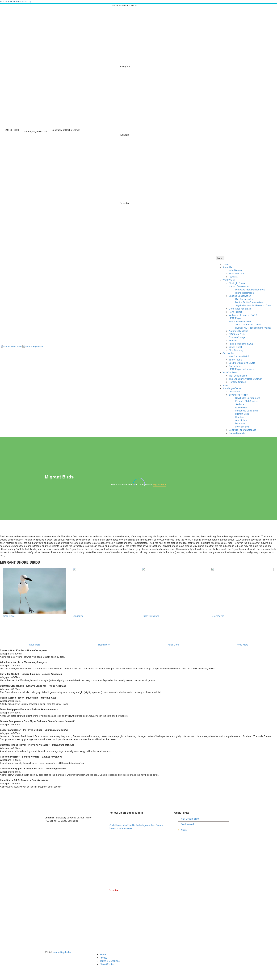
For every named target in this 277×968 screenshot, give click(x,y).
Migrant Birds (242, 413)
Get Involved (228, 353)
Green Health (236, 346)
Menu (220, 258)
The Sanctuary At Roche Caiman (245, 378)
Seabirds (239, 404)
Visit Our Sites (229, 372)
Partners (233, 276)
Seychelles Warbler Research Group (253, 305)
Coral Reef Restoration (240, 308)
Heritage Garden (237, 381)
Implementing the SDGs (241, 343)
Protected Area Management (250, 289)
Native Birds (241, 407)
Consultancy (235, 366)
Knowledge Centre (231, 388)
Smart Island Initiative (240, 321)
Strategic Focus (237, 283)
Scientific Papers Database (242, 429)
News (225, 385)
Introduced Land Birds (246, 410)
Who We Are (235, 270)
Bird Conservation (244, 299)
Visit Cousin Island (238, 375)
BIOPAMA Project (238, 334)
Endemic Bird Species (246, 401)
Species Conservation (240, 295)
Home (225, 264)
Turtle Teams (235, 359)
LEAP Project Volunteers (241, 369)
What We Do (228, 279)
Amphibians (241, 420)
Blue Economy (236, 350)
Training (233, 340)
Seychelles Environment (247, 397)
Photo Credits (106, 964)
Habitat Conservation (239, 286)
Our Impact (234, 391)
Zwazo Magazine (237, 433)
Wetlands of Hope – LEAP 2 (243, 315)
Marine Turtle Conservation (249, 302)
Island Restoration (244, 292)
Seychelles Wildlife (238, 394)
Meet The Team (237, 273)
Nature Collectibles (238, 330)
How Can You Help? (239, 356)
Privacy (103, 957)
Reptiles (239, 417)
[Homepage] (22, 346)
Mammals (240, 423)
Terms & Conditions (110, 960)
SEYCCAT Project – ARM (248, 324)
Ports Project (235, 311)
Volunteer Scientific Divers (242, 362)
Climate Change (237, 337)
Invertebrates (242, 426)
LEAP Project (235, 318)
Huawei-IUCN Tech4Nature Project (253, 327)
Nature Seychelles (62, 952)
